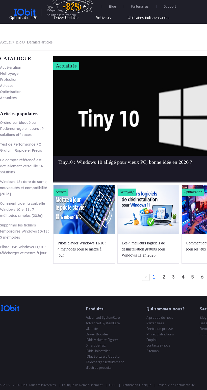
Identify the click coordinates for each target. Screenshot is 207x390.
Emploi (151, 339)
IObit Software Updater (103, 356)
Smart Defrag (96, 345)
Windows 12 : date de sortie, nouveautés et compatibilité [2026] (23, 187)
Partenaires (140, 6)
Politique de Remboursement (82, 384)
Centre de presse (159, 328)
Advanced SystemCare (103, 317)
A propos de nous (159, 317)
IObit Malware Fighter (102, 339)
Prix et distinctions (160, 334)
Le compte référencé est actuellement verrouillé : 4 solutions (21, 166)
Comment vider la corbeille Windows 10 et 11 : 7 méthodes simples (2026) (22, 209)
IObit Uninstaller (98, 350)
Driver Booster (97, 334)
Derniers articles (40, 42)
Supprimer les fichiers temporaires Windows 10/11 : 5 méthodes (24, 231)
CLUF (112, 384)
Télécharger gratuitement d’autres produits (105, 364)
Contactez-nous (158, 345)
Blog (112, 6)
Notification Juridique (136, 384)
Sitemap (152, 350)
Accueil (6, 42)
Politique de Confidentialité (176, 384)
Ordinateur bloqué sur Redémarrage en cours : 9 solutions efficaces (22, 128)
